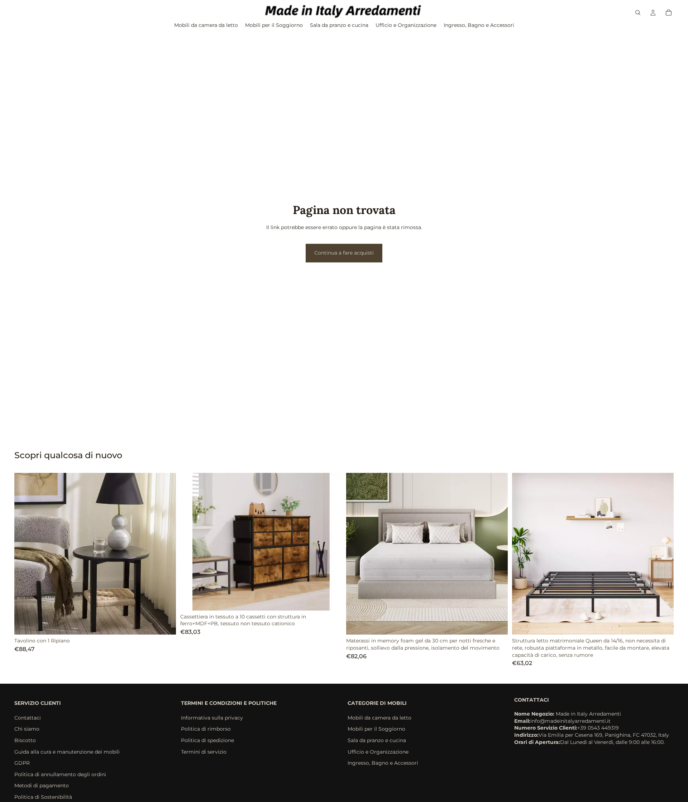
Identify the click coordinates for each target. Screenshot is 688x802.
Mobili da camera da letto (379, 718)
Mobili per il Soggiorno (376, 729)
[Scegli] (164, 623)
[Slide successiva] (165, 554)
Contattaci (27, 718)
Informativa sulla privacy (212, 718)
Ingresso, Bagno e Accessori (383, 763)
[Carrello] (669, 12)
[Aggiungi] (330, 599)
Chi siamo (26, 729)
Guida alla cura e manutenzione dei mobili (67, 751)
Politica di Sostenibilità (43, 797)
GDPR (22, 763)
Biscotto (25, 740)
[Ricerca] (638, 12)
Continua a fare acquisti (344, 253)
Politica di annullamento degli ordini (60, 774)
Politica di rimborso (206, 729)
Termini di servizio (203, 751)
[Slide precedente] (25, 554)
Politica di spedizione (207, 740)
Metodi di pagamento (41, 785)
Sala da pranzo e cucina (377, 740)
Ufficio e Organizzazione (378, 751)
